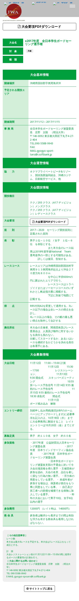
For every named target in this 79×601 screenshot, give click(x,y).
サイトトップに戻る (41, 588)
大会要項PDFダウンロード (41, 26)
